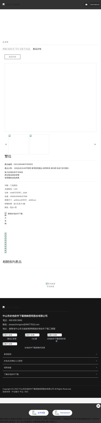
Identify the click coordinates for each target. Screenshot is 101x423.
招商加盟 (7, 368)
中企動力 (15, 392)
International (94, 5)
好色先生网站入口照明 (13, 361)
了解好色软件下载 (11, 374)
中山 (21, 392)
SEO (26, 392)
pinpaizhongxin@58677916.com (24, 324)
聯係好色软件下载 (15, 214)
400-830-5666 (15, 320)
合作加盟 (41, 413)
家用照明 (7, 354)
